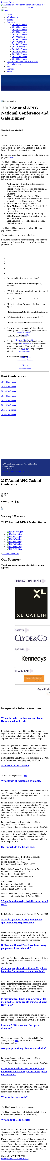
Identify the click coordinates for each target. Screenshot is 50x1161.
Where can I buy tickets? (15, 765)
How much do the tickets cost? (18, 846)
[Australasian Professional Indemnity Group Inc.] (23, 5)
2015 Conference (8, 391)
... (10, 553)
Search (30, 7)
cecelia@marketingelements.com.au (16, 471)
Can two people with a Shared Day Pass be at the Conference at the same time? (24, 970)
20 (12, 553)
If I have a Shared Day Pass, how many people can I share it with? (23, 947)
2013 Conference (8, 400)
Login (11, 2)
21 (14, 553)
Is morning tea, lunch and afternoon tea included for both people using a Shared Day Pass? (24, 1001)
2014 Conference (8, 396)
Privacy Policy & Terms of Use (14, 1158)
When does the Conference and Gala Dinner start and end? (22, 719)
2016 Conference (8, 386)
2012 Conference (8, 405)
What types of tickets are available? (21, 780)
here (11, 157)
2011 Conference (8, 410)
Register (4, 2)
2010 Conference (8, 414)
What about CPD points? (15, 1119)
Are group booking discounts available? (24, 1048)
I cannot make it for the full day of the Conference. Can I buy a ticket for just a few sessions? (24, 1071)
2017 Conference (8, 382)
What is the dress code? (14, 1097)
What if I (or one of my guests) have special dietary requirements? (21, 921)
